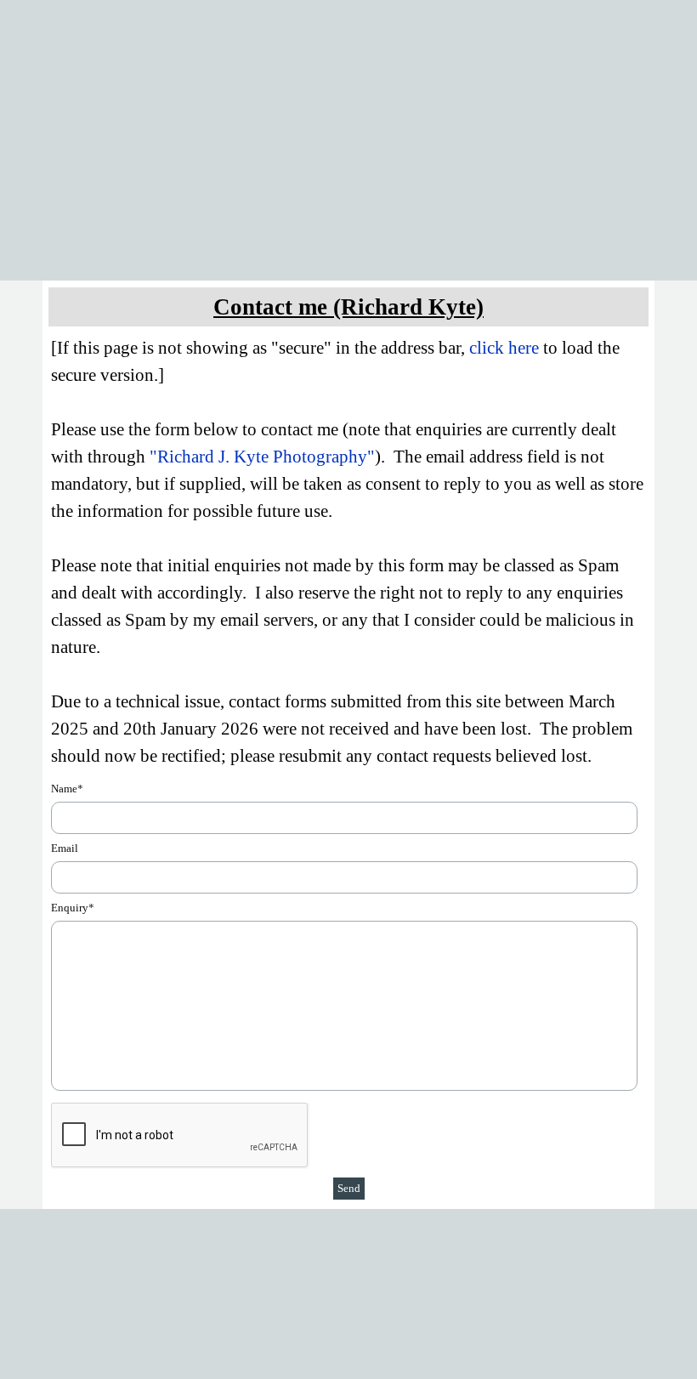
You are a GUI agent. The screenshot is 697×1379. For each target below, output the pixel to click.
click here (504, 348)
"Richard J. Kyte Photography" (262, 456)
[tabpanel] (348, 307)
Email (64, 848)
